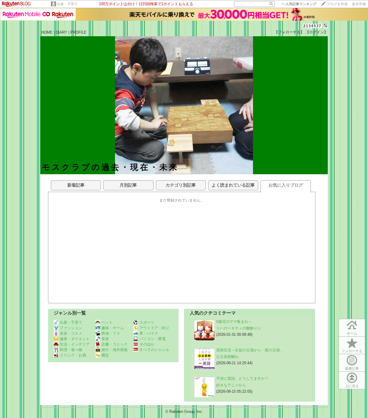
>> (299, 4)
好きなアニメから (231, 385)
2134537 (312, 26)
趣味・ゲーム (112, 328)
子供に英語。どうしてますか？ (242, 378)
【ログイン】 (316, 32)
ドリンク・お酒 (73, 355)
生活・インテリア (75, 344)
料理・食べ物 (71, 350)
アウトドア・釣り (154, 328)
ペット (107, 322)
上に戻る (352, 386)
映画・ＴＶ (110, 333)
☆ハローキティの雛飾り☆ (238, 328)
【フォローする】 (289, 32)
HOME (47, 32)
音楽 (105, 339)
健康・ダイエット (75, 339)
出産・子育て (67, 4)
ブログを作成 (337, 4)
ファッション (71, 328)
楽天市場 (359, 4)
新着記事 (352, 369)
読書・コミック (114, 344)
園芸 (105, 355)
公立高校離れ (227, 356)
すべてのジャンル (154, 350)
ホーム (352, 333)
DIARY (61, 32)
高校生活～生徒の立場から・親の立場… (249, 350)
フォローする (352, 351)
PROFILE (78, 32)
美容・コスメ (71, 333)
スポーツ (146, 322)
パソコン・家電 (152, 339)
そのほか (146, 344)
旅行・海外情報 (114, 350)
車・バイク (148, 333)
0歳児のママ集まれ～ (234, 321)
